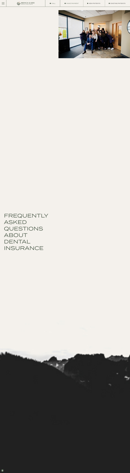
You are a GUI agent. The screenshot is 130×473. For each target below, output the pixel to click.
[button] (94, 3)
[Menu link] (3, 3)
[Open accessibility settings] (2, 470)
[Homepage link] (26, 3)
